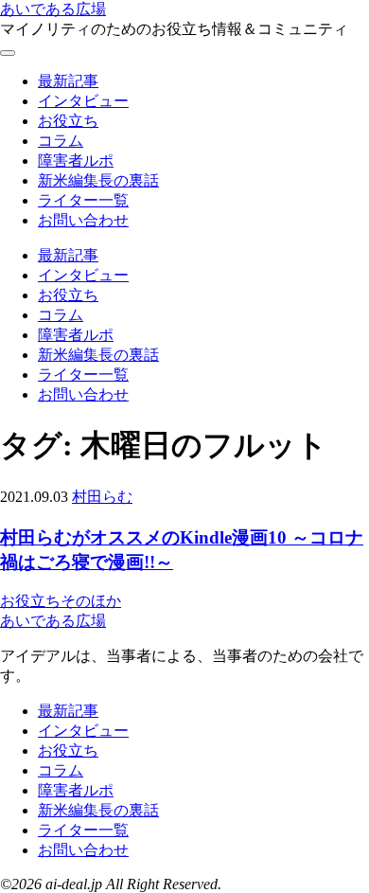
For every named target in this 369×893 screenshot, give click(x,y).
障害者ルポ (76, 160)
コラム (60, 141)
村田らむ (102, 497)
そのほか (91, 601)
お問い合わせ (83, 220)
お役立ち (68, 121)
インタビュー (83, 101)
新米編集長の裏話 (98, 180)
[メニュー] (7, 53)
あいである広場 (53, 9)
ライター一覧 (83, 200)
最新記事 (68, 81)
